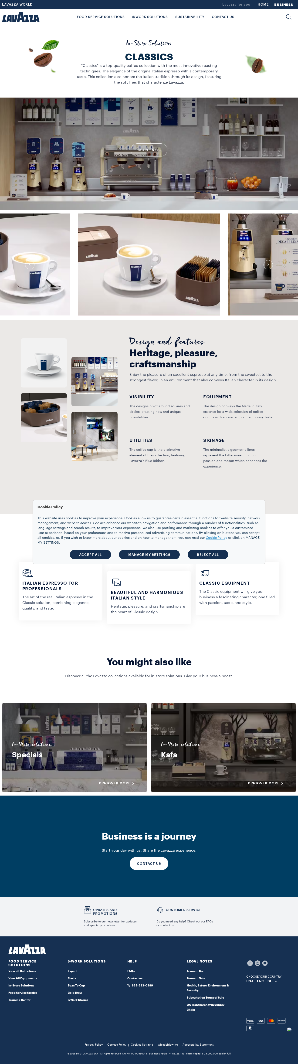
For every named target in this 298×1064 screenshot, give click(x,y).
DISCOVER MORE (115, 783)
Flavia (72, 978)
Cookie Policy (216, 537)
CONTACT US (149, 863)
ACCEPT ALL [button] (90, 554)
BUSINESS (283, 4)
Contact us (134, 978)
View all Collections (22, 971)
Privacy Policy (94, 1044)
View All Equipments (22, 978)
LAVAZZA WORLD (17, 4)
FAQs (131, 971)
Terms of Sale (196, 978)
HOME (263, 4)
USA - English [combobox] (259, 981)
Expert (72, 971)
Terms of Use (195, 971)
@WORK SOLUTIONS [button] (150, 17)
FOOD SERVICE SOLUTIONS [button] (101, 17)
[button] (288, 17)
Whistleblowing (168, 1044)
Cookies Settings (142, 1044)
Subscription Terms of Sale (205, 997)
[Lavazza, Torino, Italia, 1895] (20, 17)
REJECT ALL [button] (208, 554)
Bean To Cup (76, 985)
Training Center (19, 1000)
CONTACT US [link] (223, 17)
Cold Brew (75, 992)
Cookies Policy (116, 1044)
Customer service (183, 910)
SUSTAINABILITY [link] (189, 17)
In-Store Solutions (21, 985)
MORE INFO (149, 150)
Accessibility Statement (198, 1044)
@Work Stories (78, 1000)
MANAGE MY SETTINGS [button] (149, 554)
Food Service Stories (22, 992)
